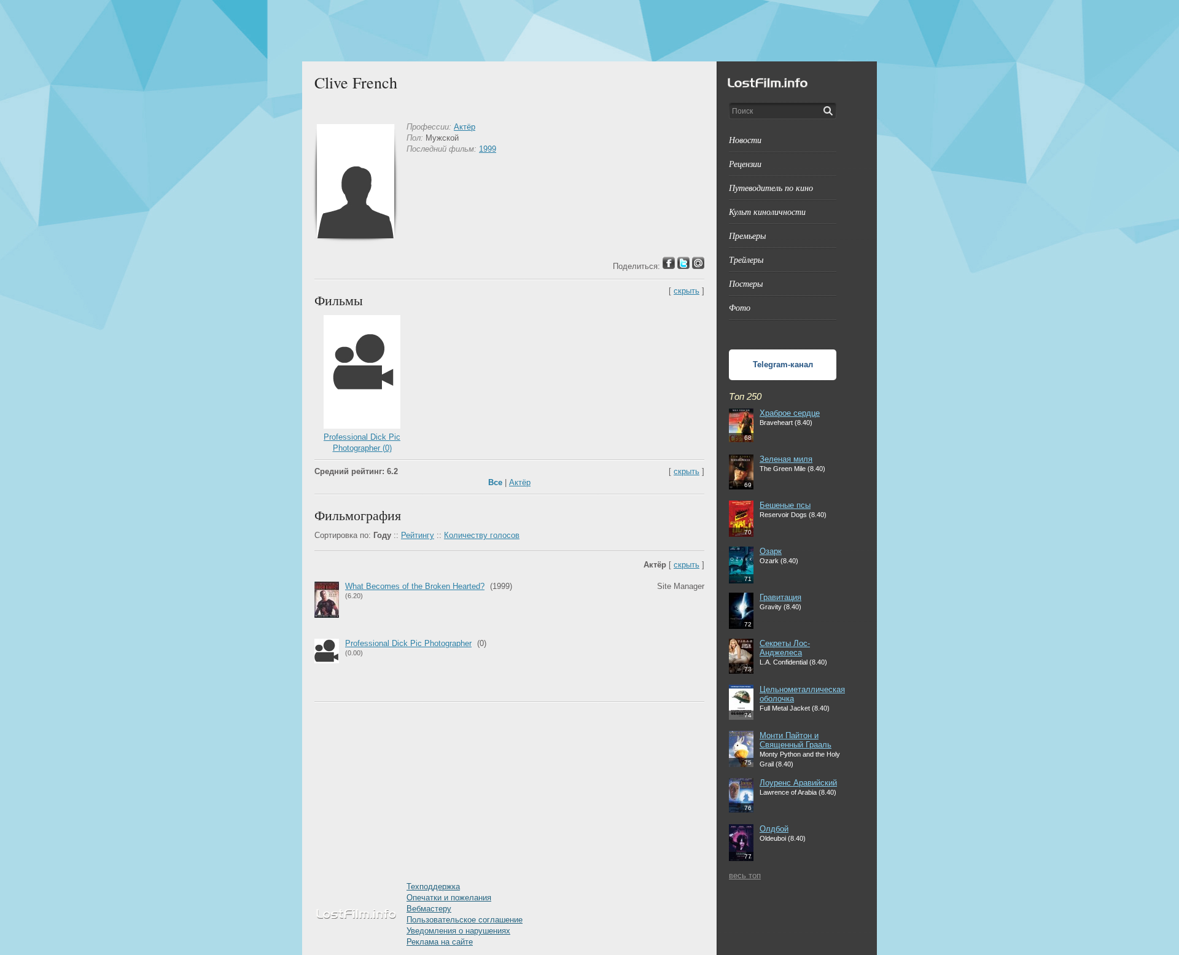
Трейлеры (746, 259)
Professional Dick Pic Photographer (408, 643)
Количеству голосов (481, 535)
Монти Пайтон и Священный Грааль (795, 740)
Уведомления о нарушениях (458, 930)
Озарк (771, 551)
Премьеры (747, 235)
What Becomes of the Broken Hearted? (414, 586)
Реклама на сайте (440, 941)
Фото (739, 307)
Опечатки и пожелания (449, 897)
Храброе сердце (790, 413)
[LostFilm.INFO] (589, 30)
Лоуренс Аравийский (798, 782)
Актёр (464, 126)
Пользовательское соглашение (465, 919)
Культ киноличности (767, 211)
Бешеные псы (785, 505)
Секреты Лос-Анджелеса (785, 648)
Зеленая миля (786, 459)
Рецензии (745, 164)
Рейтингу (417, 535)
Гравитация (780, 597)
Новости (745, 140)
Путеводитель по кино (771, 187)
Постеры (746, 283)
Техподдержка (433, 886)
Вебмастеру (429, 908)
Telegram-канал (783, 364)
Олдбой (774, 828)
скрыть (686, 290)
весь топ (745, 875)
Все (495, 482)
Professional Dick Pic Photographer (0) (362, 442)
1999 (487, 149)
